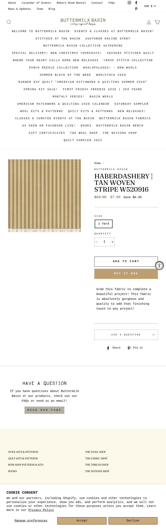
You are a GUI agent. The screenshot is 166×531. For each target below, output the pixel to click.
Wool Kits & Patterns (41, 111)
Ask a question (126, 334)
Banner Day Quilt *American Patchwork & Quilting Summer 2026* (83, 82)
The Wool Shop (84, 133)
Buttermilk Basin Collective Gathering (83, 45)
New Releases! (132, 111)
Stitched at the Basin (58, 38)
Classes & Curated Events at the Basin (55, 118)
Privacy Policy (41, 510)
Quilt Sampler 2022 (83, 140)
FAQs (112, 2)
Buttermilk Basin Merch (120, 125)
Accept (82, 520)
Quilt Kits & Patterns (90, 111)
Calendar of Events (36, 2)
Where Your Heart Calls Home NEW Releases (56, 60)
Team (39, 9)
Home (97, 163)
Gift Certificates (47, 133)
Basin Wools (101, 96)
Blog (52, 9)
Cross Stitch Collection (128, 60)
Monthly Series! (69, 96)
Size (98, 216)
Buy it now (126, 273)
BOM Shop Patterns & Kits (26, 465)
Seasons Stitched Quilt (130, 53)
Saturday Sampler (131, 104)
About (12, 2)
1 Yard (103, 224)
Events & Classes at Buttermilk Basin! (114, 31)
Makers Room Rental (71, 2)
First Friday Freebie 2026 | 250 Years (102, 89)
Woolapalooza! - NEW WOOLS (110, 67)
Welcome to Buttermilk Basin (41, 31)
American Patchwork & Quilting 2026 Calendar (63, 104)
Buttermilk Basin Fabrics (125, 118)
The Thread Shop (97, 465)
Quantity (102, 233)
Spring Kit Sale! (41, 89)
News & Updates (19, 9)
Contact (97, 2)
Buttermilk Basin (111, 169)
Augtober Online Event (108, 38)
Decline (133, 520)
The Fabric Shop (96, 458)
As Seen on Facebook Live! (49, 125)
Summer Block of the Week (65, 75)
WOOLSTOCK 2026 (111, 75)
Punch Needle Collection (54, 67)
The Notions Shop (120, 133)
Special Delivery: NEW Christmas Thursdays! (57, 53)
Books (86, 125)
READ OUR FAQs (44, 410)
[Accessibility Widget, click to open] (159, 265)
